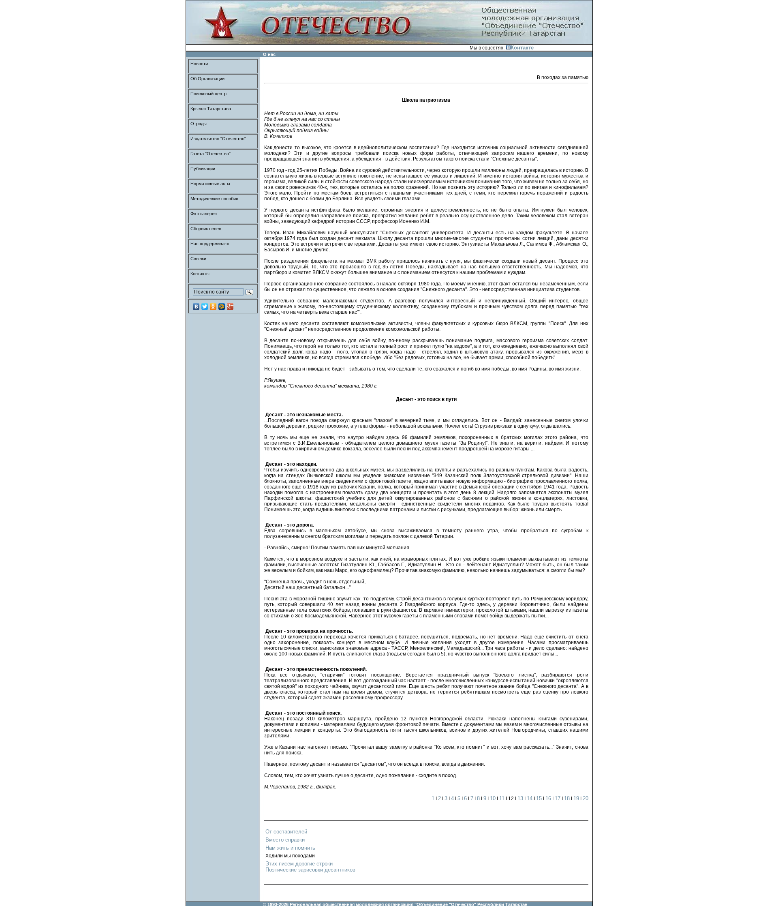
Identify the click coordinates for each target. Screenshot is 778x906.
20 (585, 798)
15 (539, 798)
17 (557, 798)
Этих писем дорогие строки (299, 864)
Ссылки (198, 258)
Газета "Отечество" (210, 153)
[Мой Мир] (222, 306)
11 (501, 798)
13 (520, 798)
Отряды (198, 123)
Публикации (202, 168)
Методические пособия (214, 198)
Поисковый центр (208, 93)
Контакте (522, 48)
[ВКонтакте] (196, 306)
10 (493, 798)
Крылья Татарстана (210, 108)
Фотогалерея (203, 213)
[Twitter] (205, 306)
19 (576, 798)
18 (567, 798)
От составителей (286, 832)
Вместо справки (285, 840)
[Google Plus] (230, 306)
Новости (199, 63)
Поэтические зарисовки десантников (310, 870)
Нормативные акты (210, 183)
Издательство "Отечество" (218, 138)
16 (548, 798)
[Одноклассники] (213, 306)
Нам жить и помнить (290, 848)
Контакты (199, 273)
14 (529, 798)
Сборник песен (205, 228)
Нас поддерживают (210, 243)
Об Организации (207, 78)
